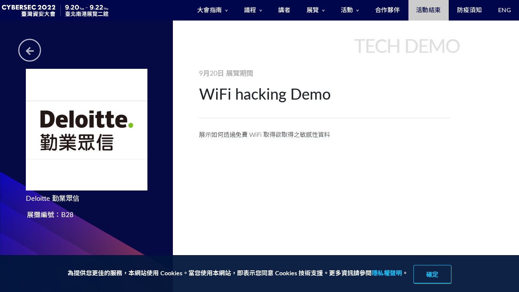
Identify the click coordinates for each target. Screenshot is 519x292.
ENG (504, 10)
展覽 (313, 10)
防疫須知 (469, 10)
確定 (432, 274)
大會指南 (209, 10)
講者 (284, 10)
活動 (347, 10)
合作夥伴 (387, 10)
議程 (250, 10)
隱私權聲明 (387, 273)
